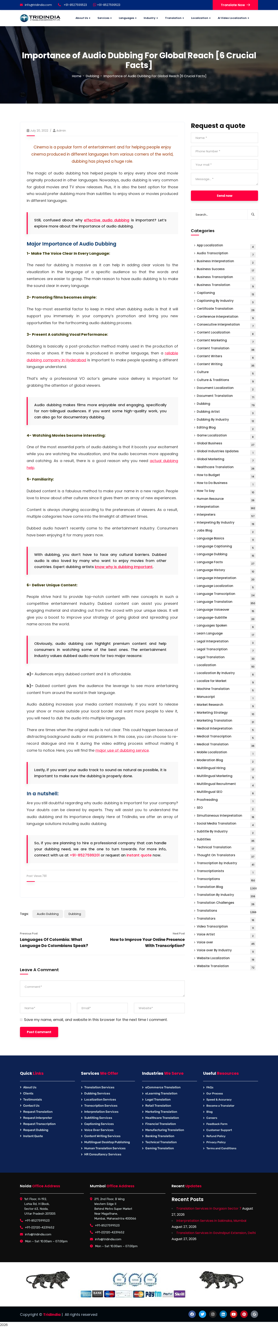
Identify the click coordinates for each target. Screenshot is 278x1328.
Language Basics (225, 539)
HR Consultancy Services (102, 1154)
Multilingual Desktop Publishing (107, 1142)
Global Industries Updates (225, 452)
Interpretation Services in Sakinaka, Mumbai (211, 1220)
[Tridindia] (40, 18)
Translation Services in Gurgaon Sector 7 (208, 1208)
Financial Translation (160, 1124)
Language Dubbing (225, 554)
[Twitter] (202, 1314)
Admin (61, 130)
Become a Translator (220, 1105)
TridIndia (52, 1314)
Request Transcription (39, 1124)
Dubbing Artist (225, 412)
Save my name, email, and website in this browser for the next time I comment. (95, 1019)
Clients (28, 1093)
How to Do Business (225, 483)
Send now (224, 196)
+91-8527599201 (85, 855)
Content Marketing (225, 341)
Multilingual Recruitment (225, 784)
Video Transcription (225, 927)
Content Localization (225, 333)
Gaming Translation (159, 1148)
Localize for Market (225, 681)
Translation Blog (227, 887)
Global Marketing (225, 459)
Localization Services (100, 1099)
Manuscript (225, 697)
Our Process (214, 1093)
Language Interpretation (225, 578)
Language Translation (226, 602)
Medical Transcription (225, 737)
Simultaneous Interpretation (225, 816)
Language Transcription (226, 594)
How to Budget (225, 475)
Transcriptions (226, 879)
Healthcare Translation (225, 467)
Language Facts (225, 562)
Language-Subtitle (225, 618)
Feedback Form (217, 1124)
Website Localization (225, 958)
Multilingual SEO (225, 792)
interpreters (226, 515)
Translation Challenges (225, 903)
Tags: (24, 914)
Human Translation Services (105, 1148)
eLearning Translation (161, 1093)
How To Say (225, 491)
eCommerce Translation (163, 1087)
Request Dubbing (35, 1130)
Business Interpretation (225, 261)
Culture (225, 372)
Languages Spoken (225, 626)
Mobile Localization (225, 752)
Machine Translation (225, 689)
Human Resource (225, 499)
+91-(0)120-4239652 (39, 1227)
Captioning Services (99, 1124)
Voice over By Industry (225, 951)
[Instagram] (213, 1314)
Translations (226, 911)
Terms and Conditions (221, 1148)
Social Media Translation (225, 824)
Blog (209, 1112)
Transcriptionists (225, 871)
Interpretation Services (101, 1112)
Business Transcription (225, 277)
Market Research (225, 705)
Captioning (225, 293)
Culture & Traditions (225, 380)
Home (76, 76)
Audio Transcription (225, 254)
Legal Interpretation (225, 642)
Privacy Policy (216, 1142)
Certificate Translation (225, 309)
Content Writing (225, 364)
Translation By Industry (226, 895)
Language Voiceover (225, 610)
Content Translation (225, 349)
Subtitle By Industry (225, 832)
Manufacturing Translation (164, 1130)
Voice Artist (225, 935)
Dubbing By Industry (225, 420)
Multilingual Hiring (225, 768)
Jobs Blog (225, 531)
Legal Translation (225, 657)
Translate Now (233, 5)
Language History (225, 570)
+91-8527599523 (108, 5)
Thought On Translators (225, 855)
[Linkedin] (223, 1314)
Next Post (179, 933)
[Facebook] (192, 1314)
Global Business (225, 444)
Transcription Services (100, 1105)
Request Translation (38, 1112)
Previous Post (29, 933)
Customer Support (219, 1130)
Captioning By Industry (225, 301)
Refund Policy (215, 1136)
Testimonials (32, 1099)
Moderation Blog (225, 760)
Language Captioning (225, 547)
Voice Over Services (99, 1130)
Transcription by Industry (225, 863)
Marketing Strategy (225, 713)
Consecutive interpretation (225, 325)
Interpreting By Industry (225, 523)
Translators (225, 919)
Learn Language (225, 634)
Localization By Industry (225, 673)
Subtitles (225, 840)
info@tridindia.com (38, 5)
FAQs (209, 1087)
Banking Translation (159, 1136)
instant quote (139, 855)
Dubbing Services (97, 1093)
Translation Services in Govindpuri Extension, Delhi (216, 1233)
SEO (225, 808)
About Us (29, 1087)
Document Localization (225, 388)
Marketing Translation (225, 721)
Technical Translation (225, 848)
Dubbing (92, 76)
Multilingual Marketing (225, 776)
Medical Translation (225, 745)
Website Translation (225, 966)
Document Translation (225, 396)
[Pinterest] (244, 1314)
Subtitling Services (98, 1118)
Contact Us (31, 1105)
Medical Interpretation (225, 729)
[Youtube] (233, 1314)
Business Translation (225, 285)
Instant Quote (33, 1136)
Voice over (226, 943)
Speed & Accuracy (219, 1099)
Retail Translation (158, 1105)
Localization (225, 665)
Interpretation (226, 507)
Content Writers (225, 356)
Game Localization (225, 436)
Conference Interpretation (225, 317)
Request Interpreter (37, 1118)
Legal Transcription (225, 650)
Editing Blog (225, 428)
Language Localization (225, 586)
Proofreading (225, 800)
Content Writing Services (102, 1136)
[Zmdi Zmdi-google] (254, 1314)
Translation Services (99, 1087)
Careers (211, 1118)
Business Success (225, 269)
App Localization (225, 246)
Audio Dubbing (48, 914)
